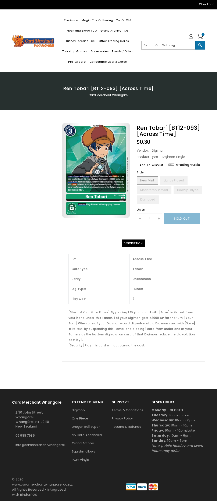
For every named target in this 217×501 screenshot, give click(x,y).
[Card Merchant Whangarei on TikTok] (22, 4)
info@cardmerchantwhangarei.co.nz (34, 445)
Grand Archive (83, 443)
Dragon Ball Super (86, 426)
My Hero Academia (87, 435)
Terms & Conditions (127, 410)
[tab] (133, 243)
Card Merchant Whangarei (108, 95)
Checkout (206, 4)
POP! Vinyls (80, 459)
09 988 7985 (25, 435)
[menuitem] (71, 20)
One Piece (80, 418)
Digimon (78, 410)
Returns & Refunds (126, 426)
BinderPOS (28, 494)
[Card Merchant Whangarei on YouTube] (14, 4)
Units (141, 209)
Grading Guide (188, 165)
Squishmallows (83, 451)
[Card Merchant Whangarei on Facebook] (6, 4)
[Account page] (191, 37)
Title (140, 172)
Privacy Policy (122, 418)
